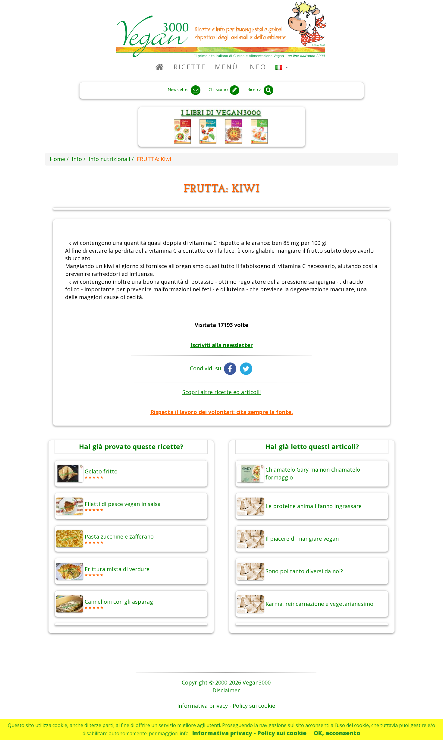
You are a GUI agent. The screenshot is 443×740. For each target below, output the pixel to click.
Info (256, 66)
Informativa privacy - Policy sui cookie (249, 733)
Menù (226, 66)
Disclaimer (226, 690)
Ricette (190, 66)
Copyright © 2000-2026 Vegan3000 (226, 682)
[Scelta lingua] (281, 67)
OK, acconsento (337, 733)
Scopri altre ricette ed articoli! (221, 392)
